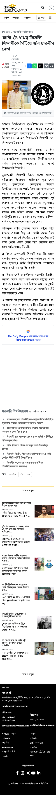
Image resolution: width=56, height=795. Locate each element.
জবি (21, 474)
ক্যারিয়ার (33, 738)
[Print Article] (51, 65)
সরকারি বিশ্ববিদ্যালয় (23, 32)
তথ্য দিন (5, 743)
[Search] (43, 8)
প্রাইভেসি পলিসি (8, 752)
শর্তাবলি (5, 756)
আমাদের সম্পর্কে (9, 734)
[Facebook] (29, 65)
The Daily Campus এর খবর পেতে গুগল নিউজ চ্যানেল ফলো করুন (28, 338)
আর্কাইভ (33, 747)
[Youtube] (33, 773)
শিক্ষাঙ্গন (16, 18)
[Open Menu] (50, 17)
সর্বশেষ (6, 18)
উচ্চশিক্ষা (28, 18)
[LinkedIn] (38, 773)
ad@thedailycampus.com (42, 725)
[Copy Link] (46, 65)
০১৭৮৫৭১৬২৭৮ (8, 720)
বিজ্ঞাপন (33, 734)
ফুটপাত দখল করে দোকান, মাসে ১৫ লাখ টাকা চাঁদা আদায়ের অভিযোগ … (15, 529)
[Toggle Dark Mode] (51, 8)
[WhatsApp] (34, 65)
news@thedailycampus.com (15, 726)
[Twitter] (40, 65)
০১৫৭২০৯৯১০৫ (8, 717)
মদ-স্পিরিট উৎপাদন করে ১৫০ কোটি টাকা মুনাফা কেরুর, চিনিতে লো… (15, 587)
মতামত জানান (7, 747)
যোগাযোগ (6, 738)
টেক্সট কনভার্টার (36, 743)
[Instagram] (22, 773)
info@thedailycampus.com (15, 706)
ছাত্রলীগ (12, 474)
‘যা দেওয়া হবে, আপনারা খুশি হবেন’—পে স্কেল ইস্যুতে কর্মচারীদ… (14, 643)
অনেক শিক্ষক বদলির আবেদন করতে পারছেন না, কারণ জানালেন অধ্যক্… (16, 558)
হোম (7, 32)
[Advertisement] (28, 377)
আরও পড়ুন (28, 490)
